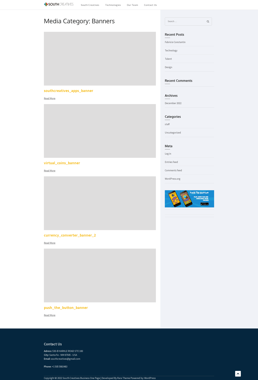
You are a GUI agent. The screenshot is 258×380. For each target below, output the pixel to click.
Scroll (238, 374)
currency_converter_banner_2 (70, 235)
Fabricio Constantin (175, 42)
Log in (168, 153)
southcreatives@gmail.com (65, 358)
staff (167, 124)
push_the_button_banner (66, 307)
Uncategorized (173, 132)
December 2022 (173, 103)
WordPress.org (172, 178)
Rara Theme (123, 378)
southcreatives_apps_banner (68, 90)
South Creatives (90, 4)
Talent (168, 58)
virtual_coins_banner (62, 163)
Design (168, 67)
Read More (49, 98)
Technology (171, 50)
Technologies (113, 4)
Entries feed (171, 162)
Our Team (132, 4)
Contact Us (150, 4)
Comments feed (173, 170)
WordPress (150, 378)
